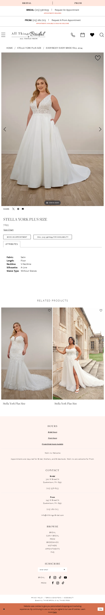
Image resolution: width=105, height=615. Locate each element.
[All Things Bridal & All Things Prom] (28, 35)
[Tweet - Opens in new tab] (13, 209)
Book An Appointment (17, 237)
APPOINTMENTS (52, 548)
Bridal (27, 3)
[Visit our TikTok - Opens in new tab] (60, 577)
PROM (52, 539)
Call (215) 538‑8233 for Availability (52, 237)
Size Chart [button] (9, 229)
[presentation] (26, 353)
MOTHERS (52, 545)
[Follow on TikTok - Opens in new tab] (63, 582)
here (55, 612)
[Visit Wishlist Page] (92, 34)
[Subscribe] (64, 569)
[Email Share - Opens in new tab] (23, 209)
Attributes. (11, 244)
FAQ (52, 552)
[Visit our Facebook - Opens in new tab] (50, 577)
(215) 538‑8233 (52, 488)
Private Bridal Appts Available (52, 444)
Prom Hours (52, 438)
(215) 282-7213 (52, 509)
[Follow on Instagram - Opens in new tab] (57, 582)
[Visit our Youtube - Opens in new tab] (65, 577)
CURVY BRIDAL (52, 535)
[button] (49, 310)
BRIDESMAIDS (52, 542)
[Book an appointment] (82, 34)
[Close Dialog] (4, 609)
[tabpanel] (52, 129)
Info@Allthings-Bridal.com (52, 515)
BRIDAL (52, 532)
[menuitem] (26, 3)
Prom (78, 3)
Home (9, 48)
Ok (100, 609)
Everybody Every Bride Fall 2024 (64, 48)
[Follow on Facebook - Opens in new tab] (53, 582)
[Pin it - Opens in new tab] (18, 209)
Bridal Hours (52, 432)
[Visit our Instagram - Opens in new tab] (54, 577)
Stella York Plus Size (29, 48)
